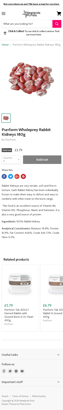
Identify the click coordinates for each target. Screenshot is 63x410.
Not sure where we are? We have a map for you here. (31, 4)
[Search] (56, 24)
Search (5, 396)
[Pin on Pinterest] (23, 176)
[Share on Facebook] (4, 176)
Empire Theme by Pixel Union (16, 404)
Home (5, 44)
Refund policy (39, 396)
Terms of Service (20, 396)
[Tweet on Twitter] (10, 176)
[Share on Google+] (16, 176)
